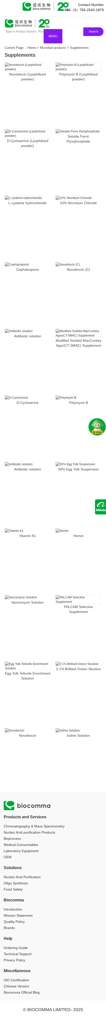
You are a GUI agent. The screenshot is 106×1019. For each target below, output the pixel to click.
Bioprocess (12, 838)
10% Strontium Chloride (78, 203)
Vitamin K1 (27, 536)
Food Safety (13, 889)
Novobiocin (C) (78, 269)
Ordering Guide (16, 948)
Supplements (79, 48)
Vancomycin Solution (27, 602)
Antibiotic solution (27, 336)
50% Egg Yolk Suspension (78, 469)
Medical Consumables (21, 845)
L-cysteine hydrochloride (27, 203)
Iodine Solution (78, 735)
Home (32, 48)
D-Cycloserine (27, 403)
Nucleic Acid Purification (22, 877)
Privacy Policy (14, 960)
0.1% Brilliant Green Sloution (78, 669)
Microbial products (53, 48)
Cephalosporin (27, 269)
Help (8, 938)
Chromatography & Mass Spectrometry (34, 826)
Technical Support (18, 954)
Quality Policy (14, 922)
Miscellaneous (17, 971)
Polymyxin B (78, 403)
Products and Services (25, 817)
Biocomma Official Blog (22, 992)
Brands (9, 928)
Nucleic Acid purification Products (29, 832)
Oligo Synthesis (16, 883)
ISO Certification (16, 980)
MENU (53, 36)
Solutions (13, 868)
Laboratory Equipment (21, 851)
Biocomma (14, 900)
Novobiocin (27, 735)
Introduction (13, 909)
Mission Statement (18, 915)
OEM (8, 857)
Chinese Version (16, 986)
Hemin (78, 536)
